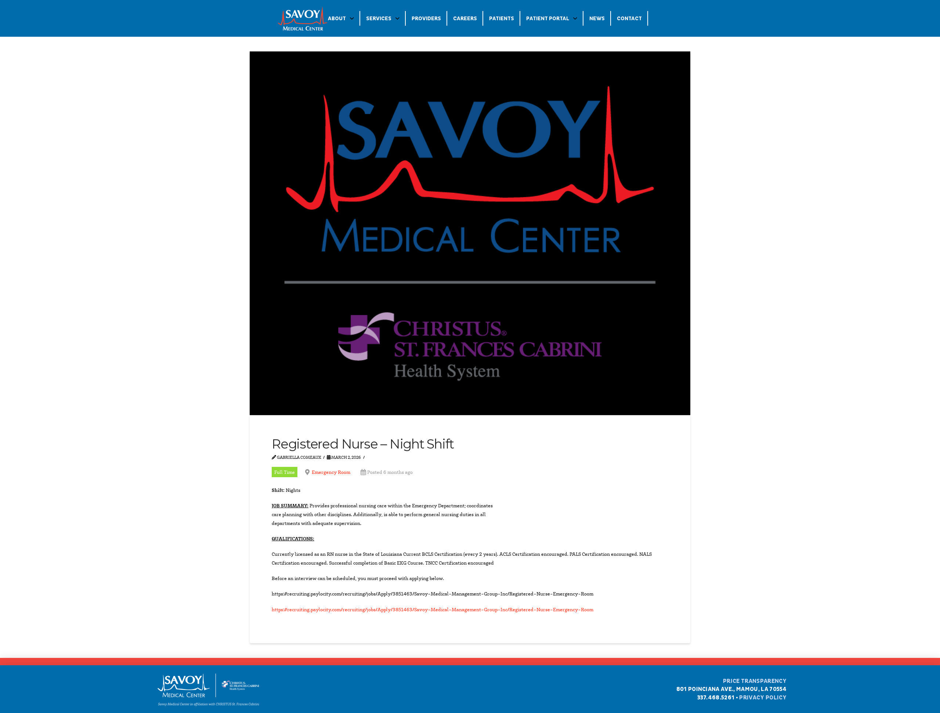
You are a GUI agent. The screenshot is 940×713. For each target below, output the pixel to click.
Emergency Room (331, 472)
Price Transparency (755, 681)
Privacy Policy (763, 697)
